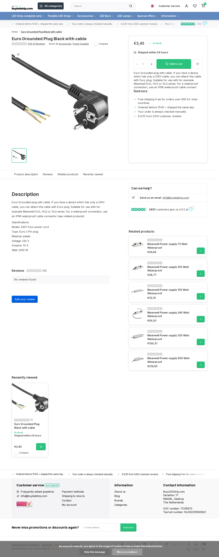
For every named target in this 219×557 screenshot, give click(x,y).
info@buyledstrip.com (176, 197)
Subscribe (128, 527)
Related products (68, 174)
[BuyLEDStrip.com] (22, 6)
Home (15, 32)
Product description (26, 174)
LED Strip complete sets (27, 16)
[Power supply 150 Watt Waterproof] (137, 290)
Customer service (169, 6)
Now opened (52, 485)
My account (69, 504)
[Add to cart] (41, 446)
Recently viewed (93, 174)
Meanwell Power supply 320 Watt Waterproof (168, 337)
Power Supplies (81, 44)
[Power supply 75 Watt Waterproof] (137, 245)
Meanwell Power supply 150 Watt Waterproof (168, 291)
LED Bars (105, 16)
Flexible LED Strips (59, 16)
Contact (66, 500)
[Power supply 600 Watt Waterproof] (137, 359)
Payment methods (73, 491)
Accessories (85, 16)
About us (120, 491)
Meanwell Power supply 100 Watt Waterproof (168, 268)
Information (168, 16)
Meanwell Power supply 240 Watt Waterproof (168, 314)
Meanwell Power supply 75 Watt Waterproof (167, 245)
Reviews (48, 174)
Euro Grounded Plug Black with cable (41, 32)
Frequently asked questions (37, 491)
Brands (118, 500)
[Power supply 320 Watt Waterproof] (137, 336)
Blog (117, 496)
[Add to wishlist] (43, 388)
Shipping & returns (73, 496)
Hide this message (94, 552)
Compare (103, 44)
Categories (120, 504)
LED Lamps (124, 16)
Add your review (25, 299)
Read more (140, 91)
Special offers (146, 16)
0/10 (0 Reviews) (36, 44)
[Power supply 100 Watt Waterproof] (137, 267)
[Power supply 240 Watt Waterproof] (137, 313)
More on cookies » (127, 552)
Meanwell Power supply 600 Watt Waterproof (168, 360)
